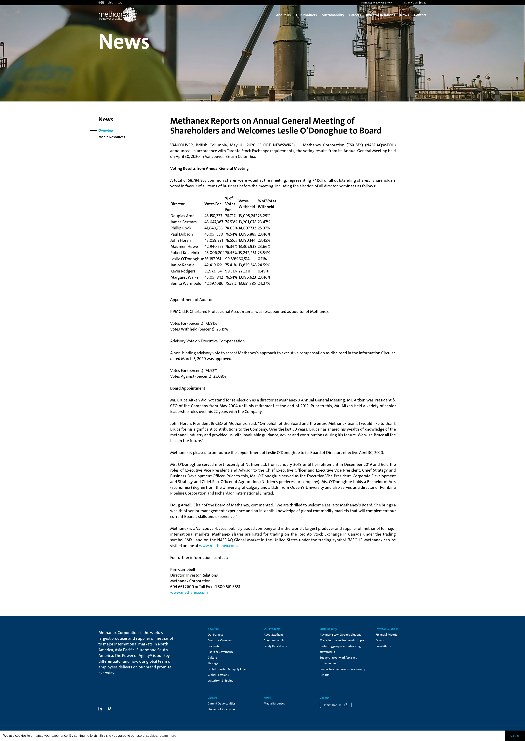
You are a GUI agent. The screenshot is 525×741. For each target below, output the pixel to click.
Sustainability (333, 15)
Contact (420, 15)
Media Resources (111, 137)
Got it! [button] (514, 735)
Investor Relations (380, 15)
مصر (119, 2)
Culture (212, 657)
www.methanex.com (218, 545)
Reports (324, 675)
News (404, 15)
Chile (110, 2)
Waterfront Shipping (220, 680)
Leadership (214, 646)
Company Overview (220, 640)
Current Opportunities (221, 703)
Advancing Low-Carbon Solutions (340, 634)
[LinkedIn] (100, 709)
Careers (355, 15)
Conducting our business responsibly (343, 669)
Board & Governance (221, 652)
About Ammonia (274, 640)
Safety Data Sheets (275, 646)
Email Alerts (383, 646)
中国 (101, 2)
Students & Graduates (221, 709)
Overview (106, 130)
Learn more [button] (168, 735)
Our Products (306, 15)
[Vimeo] (109, 709)
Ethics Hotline (332, 705)
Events (380, 640)
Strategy (213, 663)
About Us (283, 15)
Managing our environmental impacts (343, 640)
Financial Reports (386, 634)
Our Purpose (215, 634)
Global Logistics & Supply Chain (227, 669)
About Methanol (274, 634)
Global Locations (218, 675)
